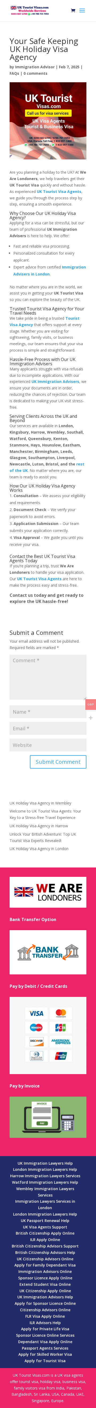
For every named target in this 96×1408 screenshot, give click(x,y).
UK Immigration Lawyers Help (45, 1163)
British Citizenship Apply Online (45, 1233)
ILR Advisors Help (45, 1322)
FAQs (14, 73)
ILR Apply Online (45, 1239)
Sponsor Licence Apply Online (45, 1277)
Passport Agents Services (45, 1348)
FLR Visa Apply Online (45, 1316)
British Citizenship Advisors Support (45, 1246)
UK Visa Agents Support (45, 1227)
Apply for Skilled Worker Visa (45, 1354)
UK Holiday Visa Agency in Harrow (39, 825)
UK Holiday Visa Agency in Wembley (40, 803)
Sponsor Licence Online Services (45, 1335)
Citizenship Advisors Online (45, 1309)
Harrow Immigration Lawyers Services (45, 1175)
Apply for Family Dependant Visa (45, 1265)
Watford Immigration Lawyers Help (45, 1182)
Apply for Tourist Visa (45, 1360)
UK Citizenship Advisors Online (45, 1258)
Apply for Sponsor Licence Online (45, 1303)
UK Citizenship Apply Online (45, 1290)
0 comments (35, 73)
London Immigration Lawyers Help (45, 1169)
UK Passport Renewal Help (45, 1220)
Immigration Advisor (35, 66)
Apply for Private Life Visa (45, 1328)
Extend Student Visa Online (45, 1284)
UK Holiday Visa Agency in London (39, 848)
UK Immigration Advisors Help (45, 1296)
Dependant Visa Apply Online (45, 1341)
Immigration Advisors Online (45, 1271)
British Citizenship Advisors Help (45, 1252)
